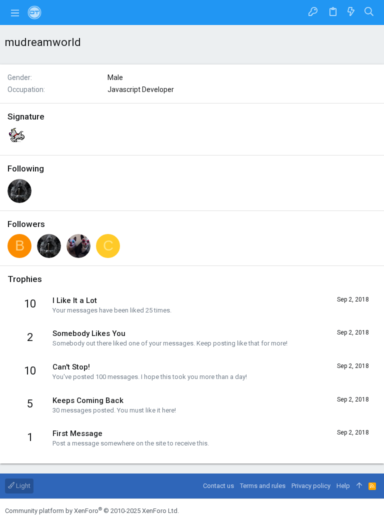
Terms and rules (263, 486)
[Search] (369, 13)
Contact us (218, 486)
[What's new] (351, 13)
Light (22, 486)
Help (343, 486)
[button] (15, 13)
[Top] (359, 486)
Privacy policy (311, 486)
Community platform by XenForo (92, 510)
